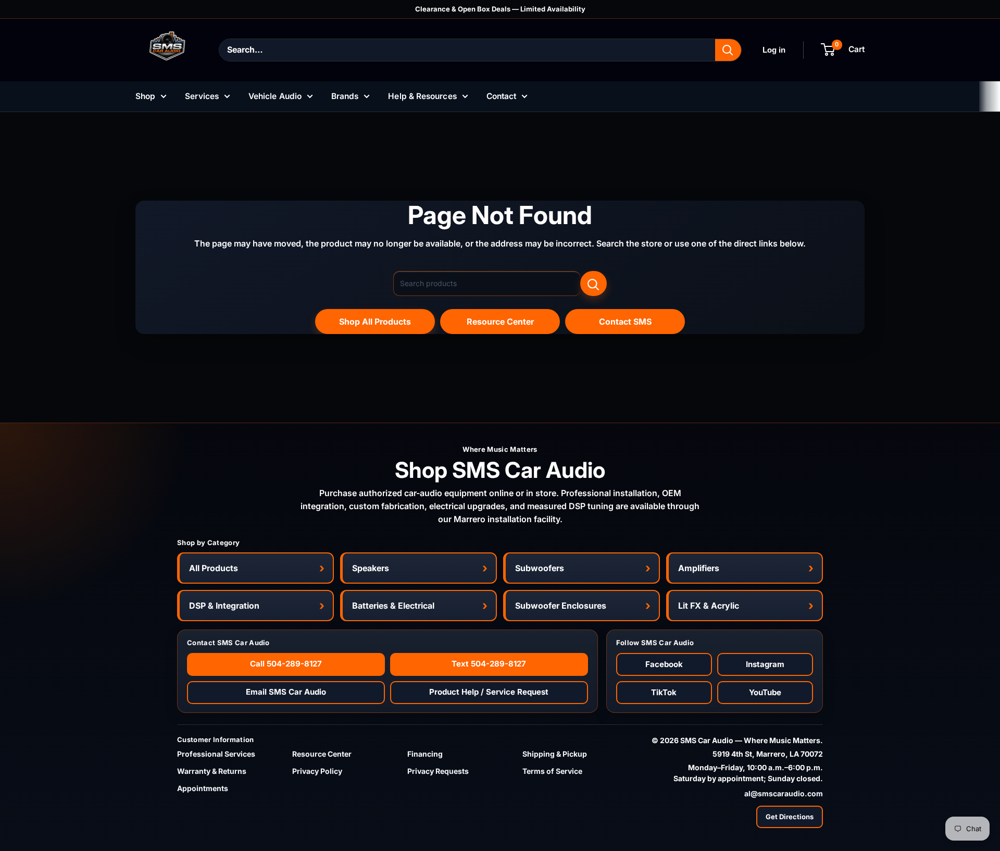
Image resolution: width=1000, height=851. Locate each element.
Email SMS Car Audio (286, 692)
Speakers (370, 568)
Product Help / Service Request (488, 692)
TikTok (664, 692)
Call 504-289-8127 (286, 664)
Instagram (765, 664)
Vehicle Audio (275, 96)
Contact (501, 96)
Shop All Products (375, 321)
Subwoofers (539, 568)
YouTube (765, 692)
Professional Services (216, 753)
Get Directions (790, 816)
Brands (344, 96)
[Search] (728, 50)
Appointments (202, 788)
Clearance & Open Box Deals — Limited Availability (500, 9)
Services (202, 96)
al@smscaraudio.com (783, 793)
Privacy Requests (438, 771)
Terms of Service (552, 771)
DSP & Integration (224, 605)
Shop (145, 96)
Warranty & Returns (211, 771)
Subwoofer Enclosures (560, 605)
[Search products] (593, 283)
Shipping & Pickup (554, 753)
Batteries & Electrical (393, 605)
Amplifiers (698, 568)
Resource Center (500, 321)
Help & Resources (422, 96)
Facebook (664, 664)
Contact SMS (625, 321)
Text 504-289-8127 (489, 664)
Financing (425, 753)
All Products (213, 568)
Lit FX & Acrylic (708, 605)
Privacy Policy (317, 771)
